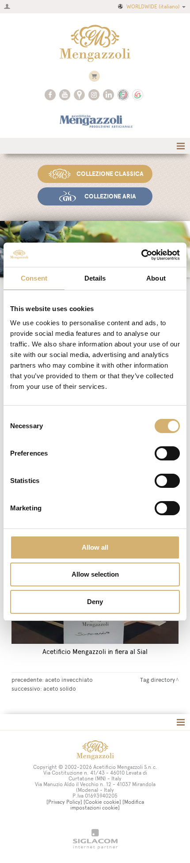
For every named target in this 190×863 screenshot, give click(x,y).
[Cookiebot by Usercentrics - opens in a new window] (141, 255)
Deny (95, 601)
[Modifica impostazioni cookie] (107, 805)
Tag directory (157, 679)
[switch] (167, 453)
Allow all (95, 547)
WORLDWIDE (153, 7)
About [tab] (156, 278)
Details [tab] (95, 278)
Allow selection (95, 574)
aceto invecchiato (69, 679)
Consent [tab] (34, 278)
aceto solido (59, 688)
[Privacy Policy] (64, 802)
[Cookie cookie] (102, 802)
